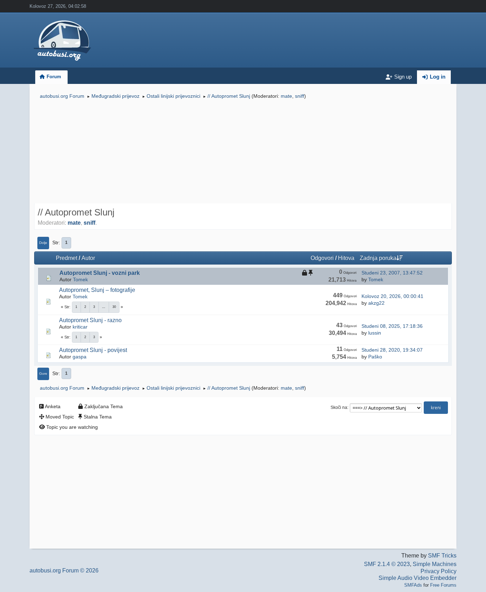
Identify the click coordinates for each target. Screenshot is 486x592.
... (103, 307)
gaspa (79, 356)
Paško (375, 356)
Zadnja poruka (378, 258)
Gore (43, 373)
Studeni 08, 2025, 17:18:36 (392, 326)
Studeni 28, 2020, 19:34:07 (392, 350)
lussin (374, 333)
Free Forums (443, 585)
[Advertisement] (243, 152)
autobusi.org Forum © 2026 (64, 570)
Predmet (66, 258)
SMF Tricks (442, 556)
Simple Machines (434, 564)
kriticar (80, 327)
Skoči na (339, 407)
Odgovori (322, 258)
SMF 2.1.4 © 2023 (387, 564)
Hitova (346, 258)
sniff (299, 96)
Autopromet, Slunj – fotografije (97, 290)
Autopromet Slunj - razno (90, 320)
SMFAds (413, 585)
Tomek (80, 279)
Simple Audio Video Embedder (417, 578)
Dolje (43, 243)
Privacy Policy (438, 571)
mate (286, 96)
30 (114, 307)
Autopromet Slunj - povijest (93, 350)
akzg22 (376, 303)
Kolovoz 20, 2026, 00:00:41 (392, 296)
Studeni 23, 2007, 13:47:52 (392, 273)
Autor (88, 258)
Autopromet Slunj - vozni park (99, 273)
